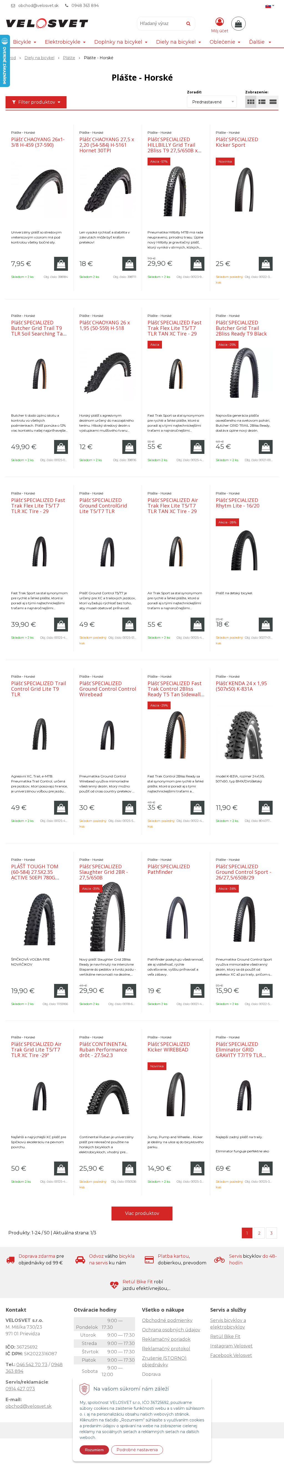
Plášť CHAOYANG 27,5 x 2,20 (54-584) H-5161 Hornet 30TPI (106, 145)
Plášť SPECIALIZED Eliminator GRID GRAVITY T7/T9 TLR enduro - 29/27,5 (239, 1052)
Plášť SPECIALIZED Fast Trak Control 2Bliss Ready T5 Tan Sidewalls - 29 (175, 691)
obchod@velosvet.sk (38, 5)
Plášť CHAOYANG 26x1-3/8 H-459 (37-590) (38, 142)
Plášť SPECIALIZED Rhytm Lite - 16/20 (237, 503)
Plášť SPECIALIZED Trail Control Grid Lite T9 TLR (38, 689)
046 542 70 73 (31, 1364)
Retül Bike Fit (225, 1336)
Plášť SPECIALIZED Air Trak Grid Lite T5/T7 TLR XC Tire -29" (36, 1049)
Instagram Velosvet (231, 1346)
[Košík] (238, 24)
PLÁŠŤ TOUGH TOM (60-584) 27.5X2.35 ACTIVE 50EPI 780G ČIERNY (34, 874)
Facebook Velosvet (231, 1355)
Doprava (151, 1374)
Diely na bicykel (39, 57)
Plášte (69, 57)
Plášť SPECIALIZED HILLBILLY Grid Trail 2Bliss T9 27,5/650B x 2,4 (172, 147)
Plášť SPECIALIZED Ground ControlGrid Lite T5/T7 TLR (103, 505)
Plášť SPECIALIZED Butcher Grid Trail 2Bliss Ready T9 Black (241, 328)
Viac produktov (142, 1213)
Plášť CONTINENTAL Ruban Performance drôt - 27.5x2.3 (103, 1049)
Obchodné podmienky (167, 1320)
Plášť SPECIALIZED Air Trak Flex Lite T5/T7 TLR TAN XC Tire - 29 (173, 505)
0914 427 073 (20, 1388)
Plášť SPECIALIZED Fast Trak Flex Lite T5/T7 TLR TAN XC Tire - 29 (175, 328)
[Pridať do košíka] (61, 264)
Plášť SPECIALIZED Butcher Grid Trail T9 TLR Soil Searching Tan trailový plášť (38, 330)
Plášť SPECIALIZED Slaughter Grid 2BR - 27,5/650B (103, 872)
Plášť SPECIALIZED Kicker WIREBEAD (169, 1047)
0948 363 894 (85, 5)
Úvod (11, 57)
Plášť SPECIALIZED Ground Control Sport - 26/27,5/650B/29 (243, 872)
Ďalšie (257, 42)
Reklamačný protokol (166, 1348)
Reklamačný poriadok (166, 1339)
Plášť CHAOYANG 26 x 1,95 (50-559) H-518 (104, 325)
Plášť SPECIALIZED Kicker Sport (237, 142)
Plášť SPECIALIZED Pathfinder (169, 869)
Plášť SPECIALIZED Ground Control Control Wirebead (107, 689)
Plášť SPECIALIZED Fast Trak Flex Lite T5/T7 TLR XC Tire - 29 (38, 505)
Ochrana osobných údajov (171, 1329)
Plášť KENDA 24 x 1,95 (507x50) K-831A (241, 686)
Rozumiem (94, 1450)
